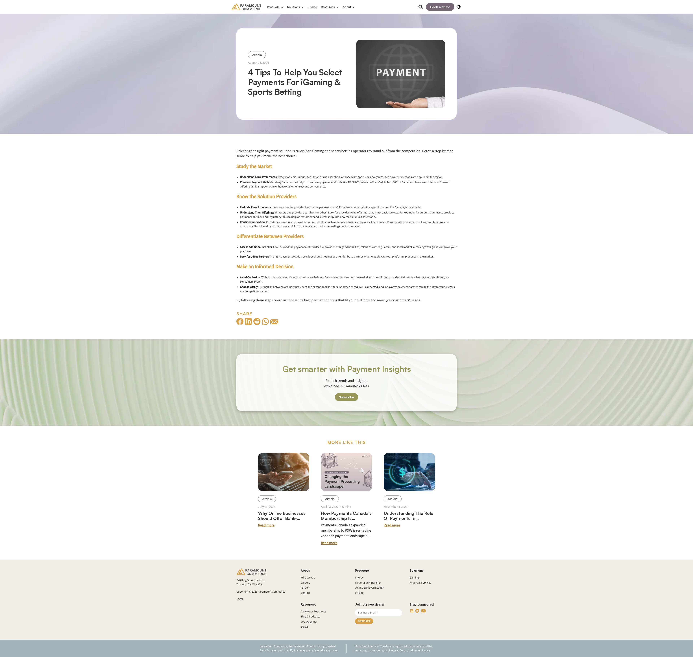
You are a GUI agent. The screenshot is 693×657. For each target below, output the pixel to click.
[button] (275, 7)
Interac (359, 578)
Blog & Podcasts (310, 617)
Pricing (312, 7)
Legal (239, 599)
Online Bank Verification (369, 588)
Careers (305, 583)
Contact (305, 593)
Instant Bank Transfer (368, 583)
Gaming (414, 578)
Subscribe (346, 397)
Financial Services (420, 583)
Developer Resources (313, 612)
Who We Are (308, 578)
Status (304, 627)
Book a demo (440, 7)
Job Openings (309, 622)
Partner (305, 588)
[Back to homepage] (246, 6)
